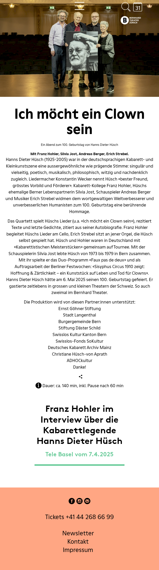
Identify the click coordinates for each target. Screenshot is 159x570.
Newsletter (78, 533)
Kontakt (78, 541)
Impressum (78, 550)
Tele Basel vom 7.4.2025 (79, 455)
